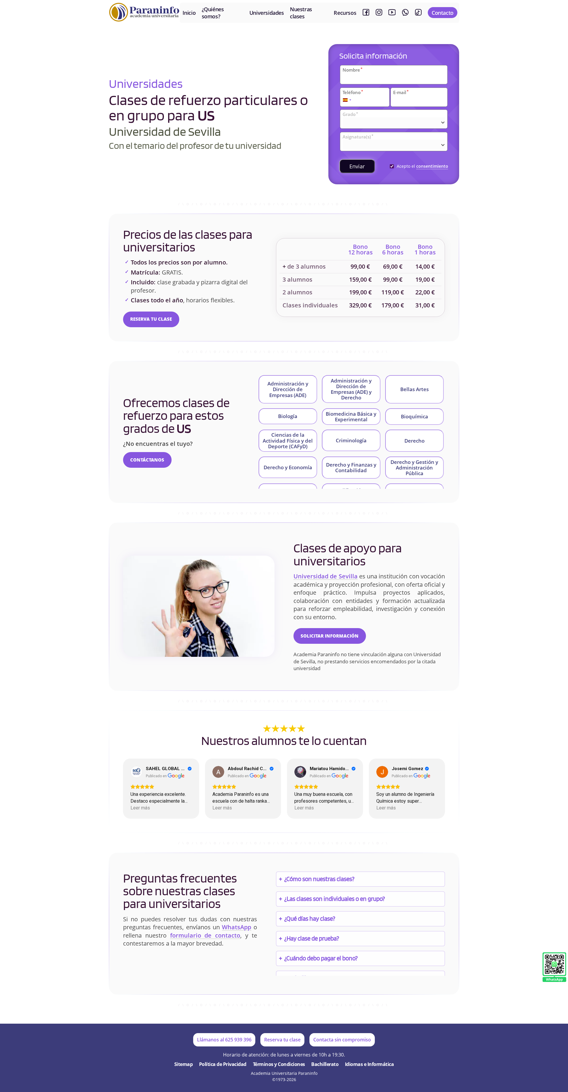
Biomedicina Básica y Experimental (351, 416)
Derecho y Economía (288, 467)
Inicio (189, 12)
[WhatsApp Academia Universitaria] (405, 12)
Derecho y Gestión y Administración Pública (414, 468)
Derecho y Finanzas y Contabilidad (351, 467)
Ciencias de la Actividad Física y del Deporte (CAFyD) (288, 440)
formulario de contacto (205, 935)
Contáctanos (147, 460)
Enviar (357, 166)
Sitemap (183, 1064)
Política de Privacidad (222, 1064)
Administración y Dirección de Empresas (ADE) (287, 389)
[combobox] (347, 100)
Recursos (345, 12)
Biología (287, 416)
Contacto (443, 12)
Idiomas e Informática (369, 1064)
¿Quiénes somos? (213, 13)
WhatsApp (236, 927)
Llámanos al (224, 1039)
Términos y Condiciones (279, 1064)
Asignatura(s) (358, 137)
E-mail (401, 92)
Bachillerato (324, 1064)
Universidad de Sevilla (325, 576)
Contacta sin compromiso (342, 1039)
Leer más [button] (140, 808)
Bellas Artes (414, 389)
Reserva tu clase (151, 319)
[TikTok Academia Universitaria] (418, 12)
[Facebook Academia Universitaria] (366, 12)
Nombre (352, 70)
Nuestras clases (301, 13)
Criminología (351, 440)
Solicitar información (330, 636)
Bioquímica (414, 416)
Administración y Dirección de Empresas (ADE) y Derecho (351, 389)
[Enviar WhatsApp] (554, 967)
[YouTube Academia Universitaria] (392, 12)
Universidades (266, 12)
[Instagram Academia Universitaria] (379, 12)
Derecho (414, 440)
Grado (350, 114)
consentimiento (432, 166)
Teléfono (353, 92)
